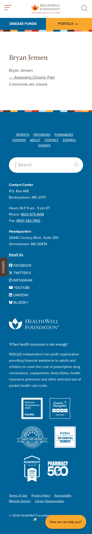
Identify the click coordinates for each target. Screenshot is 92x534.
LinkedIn (20, 295)
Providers (41, 135)
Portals (65, 24)
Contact (52, 140)
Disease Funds (23, 24)
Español (69, 140)
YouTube (21, 287)
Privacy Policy (40, 495)
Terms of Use (18, 495)
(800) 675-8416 (32, 214)
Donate (44, 145)
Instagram (22, 280)
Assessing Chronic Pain (32, 77)
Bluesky (20, 302)
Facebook (22, 265)
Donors (19, 140)
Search (76, 164)
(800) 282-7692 (28, 220)
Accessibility (62, 495)
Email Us (16, 255)
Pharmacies (63, 135)
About (35, 140)
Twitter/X (22, 273)
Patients (22, 135)
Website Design (20, 501)
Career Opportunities (49, 501)
